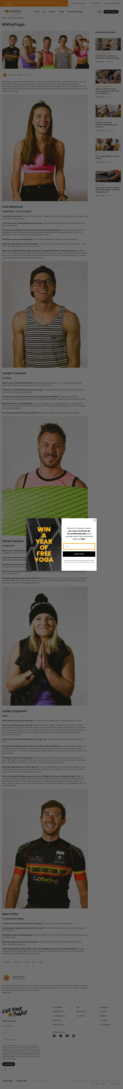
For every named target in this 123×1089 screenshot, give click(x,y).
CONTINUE (79, 554)
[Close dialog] (94, 520)
